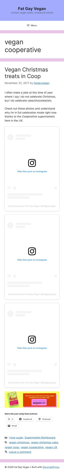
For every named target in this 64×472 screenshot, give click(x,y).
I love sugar (16, 437)
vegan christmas (19, 442)
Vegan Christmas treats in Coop (26, 72)
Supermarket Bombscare (40, 437)
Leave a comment (20, 452)
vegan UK (51, 447)
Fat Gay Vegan (32, 8)
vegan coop (12, 447)
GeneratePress (51, 467)
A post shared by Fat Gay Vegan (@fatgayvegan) (32, 206)
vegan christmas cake (44, 442)
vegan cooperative (32, 447)
